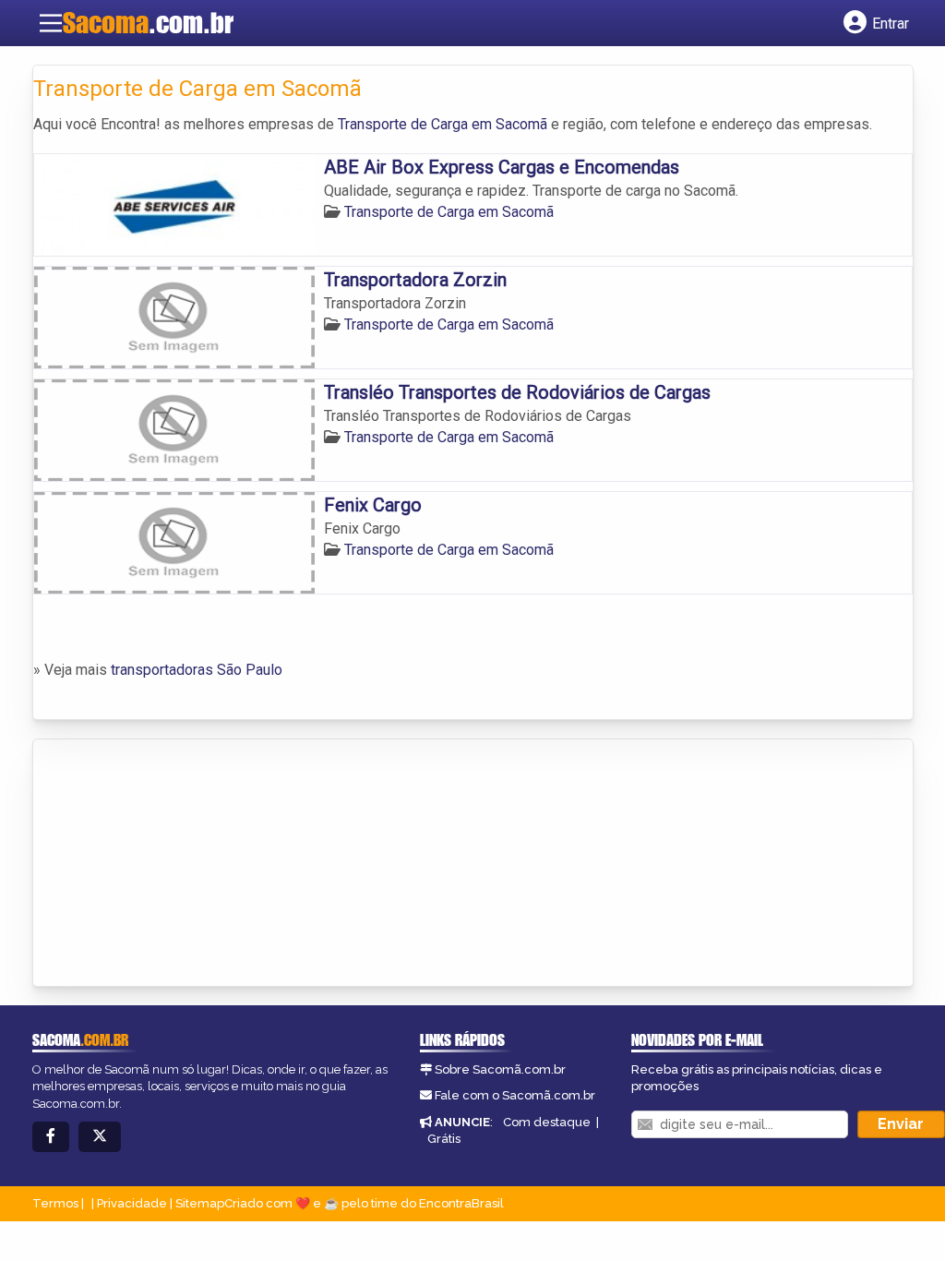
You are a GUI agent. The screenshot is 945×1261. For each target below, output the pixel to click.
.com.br (148, 22)
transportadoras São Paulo (196, 670)
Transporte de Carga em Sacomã (442, 124)
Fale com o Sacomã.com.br (515, 1095)
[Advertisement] (171, 864)
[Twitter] (99, 1137)
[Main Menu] (50, 23)
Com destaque (547, 1122)
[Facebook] (50, 1137)
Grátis (444, 1139)
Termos (55, 1203)
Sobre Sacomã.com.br (500, 1069)
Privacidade (132, 1203)
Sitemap (199, 1203)
